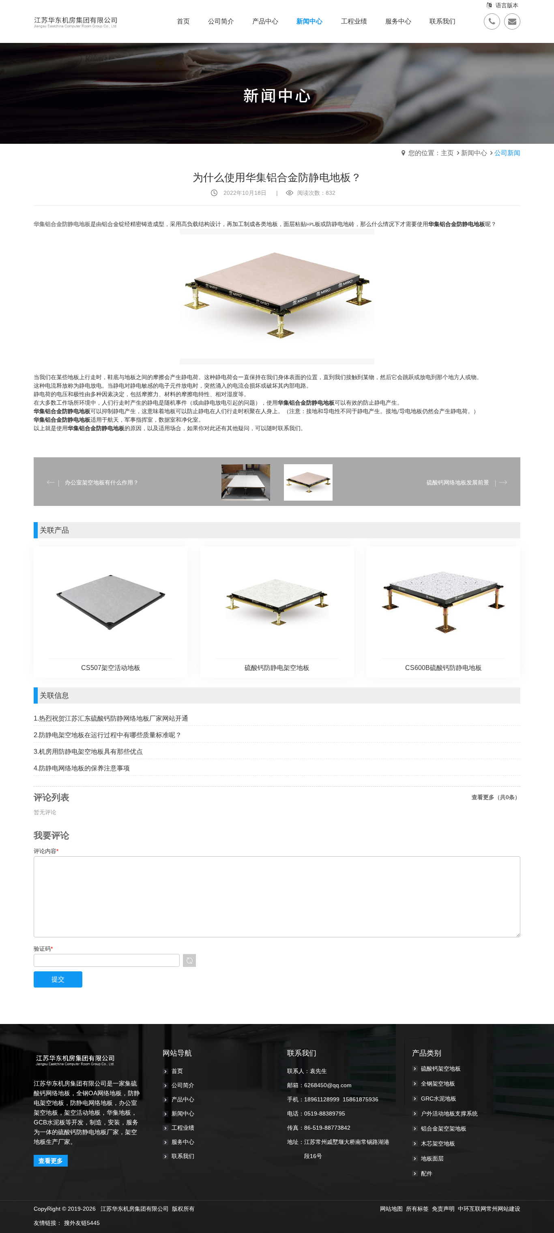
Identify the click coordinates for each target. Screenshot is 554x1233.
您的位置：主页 (431, 152)
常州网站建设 (503, 1208)
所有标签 (417, 1208)
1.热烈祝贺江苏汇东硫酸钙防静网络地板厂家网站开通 (111, 718)
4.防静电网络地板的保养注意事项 (82, 768)
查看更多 (51, 1160)
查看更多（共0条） (496, 797)
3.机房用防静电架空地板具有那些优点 (88, 751)
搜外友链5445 (82, 1223)
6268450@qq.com (328, 1085)
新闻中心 (474, 152)
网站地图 (391, 1208)
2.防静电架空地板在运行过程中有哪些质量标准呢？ (108, 735)
